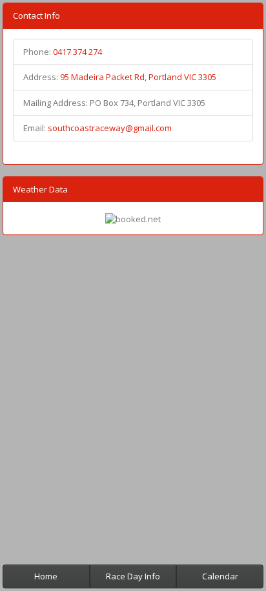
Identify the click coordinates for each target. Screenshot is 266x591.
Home (45, 576)
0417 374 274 (77, 51)
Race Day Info (133, 576)
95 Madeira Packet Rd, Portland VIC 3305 (138, 77)
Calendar (220, 576)
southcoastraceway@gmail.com (110, 128)
